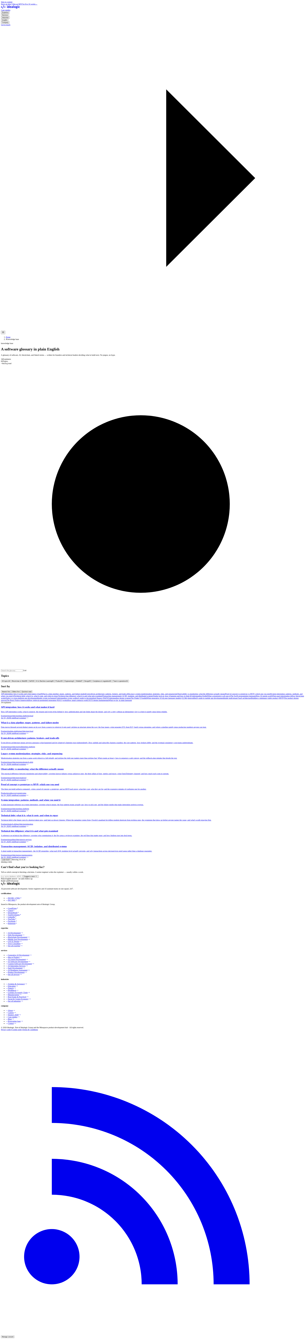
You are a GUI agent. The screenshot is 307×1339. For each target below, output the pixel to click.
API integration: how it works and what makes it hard (21, 694)
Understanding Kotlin (199, 696)
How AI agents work (264, 696)
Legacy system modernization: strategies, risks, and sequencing (153, 694)
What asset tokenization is (281, 696)
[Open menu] (3, 332)
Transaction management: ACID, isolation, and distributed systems (128, 696)
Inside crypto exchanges (47, 698)
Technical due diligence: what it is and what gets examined (80, 696)
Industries (5, 17)
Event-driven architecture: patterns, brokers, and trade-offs (107, 694)
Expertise (5, 12)
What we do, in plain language (120, 700)
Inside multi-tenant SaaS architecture (237, 698)
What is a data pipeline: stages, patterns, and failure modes (63, 694)
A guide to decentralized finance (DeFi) (93, 698)
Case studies (5, 10)
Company (5, 22)
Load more (5, 860)
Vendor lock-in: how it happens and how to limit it (172, 696)
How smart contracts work (77, 700)
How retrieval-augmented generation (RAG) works (48, 700)
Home (8, 337)
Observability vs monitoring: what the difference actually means (201, 694)
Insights (4, 20)
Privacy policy (6, 1030)
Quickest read (26, 692)
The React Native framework (18, 700)
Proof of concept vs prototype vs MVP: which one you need (248, 694)
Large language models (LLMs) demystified (180, 698)
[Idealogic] (10, 8)
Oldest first (16, 692)
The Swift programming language (243, 696)
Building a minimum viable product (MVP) (267, 698)
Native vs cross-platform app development (22, 698)
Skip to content (6, 2)
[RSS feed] (153, 1334)
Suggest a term (29, 876)
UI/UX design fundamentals (98, 700)
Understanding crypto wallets (67, 698)
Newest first (6, 692)
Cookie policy (17, 1030)
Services (5, 15)
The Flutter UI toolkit (139, 698)
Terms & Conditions (30, 1030)
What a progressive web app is (218, 696)
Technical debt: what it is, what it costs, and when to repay (36, 696)
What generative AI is (155, 698)
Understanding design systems (119, 698)
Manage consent (7, 1337)
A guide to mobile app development (210, 698)
